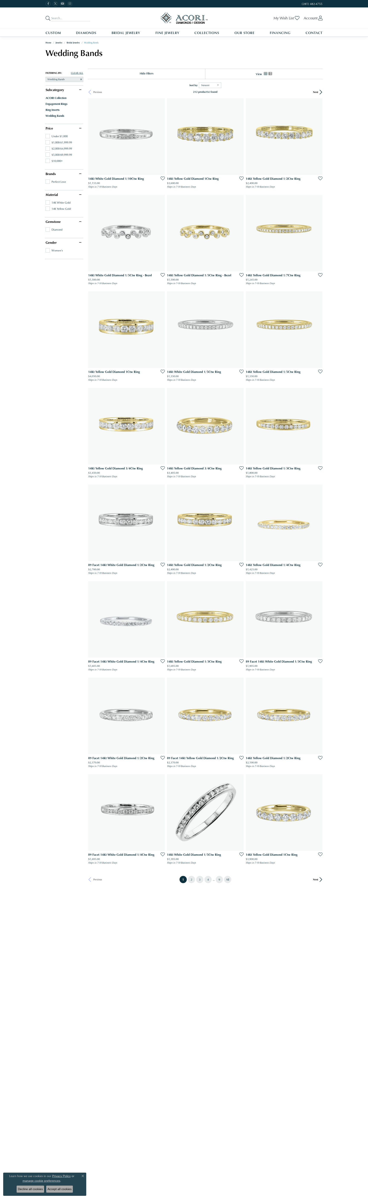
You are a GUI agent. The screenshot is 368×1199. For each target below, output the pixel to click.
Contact (314, 32)
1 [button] (184, 879)
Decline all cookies (30, 1189)
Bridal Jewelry (126, 32)
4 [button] (208, 879)
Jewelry (59, 42)
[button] (286, 18)
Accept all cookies (59, 1189)
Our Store (244, 32)
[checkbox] (57, 136)
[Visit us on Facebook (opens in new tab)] (48, 3)
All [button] (227, 879)
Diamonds (86, 32)
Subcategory (55, 89)
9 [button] (219, 879)
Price (49, 128)
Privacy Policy (61, 1176)
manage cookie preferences (41, 1180)
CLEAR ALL (77, 73)
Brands (51, 173)
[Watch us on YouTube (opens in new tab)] (62, 3)
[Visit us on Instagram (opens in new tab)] (69, 3)
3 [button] (200, 879)
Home (48, 42)
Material (52, 194)
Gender (51, 242)
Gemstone (53, 221)
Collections (206, 32)
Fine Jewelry (167, 32)
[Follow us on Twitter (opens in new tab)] (55, 3)
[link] (311, 3)
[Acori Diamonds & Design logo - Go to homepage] (184, 18)
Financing (280, 32)
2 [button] (191, 879)
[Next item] (317, 716)
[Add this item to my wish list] (161, 178)
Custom (53, 32)
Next (315, 92)
